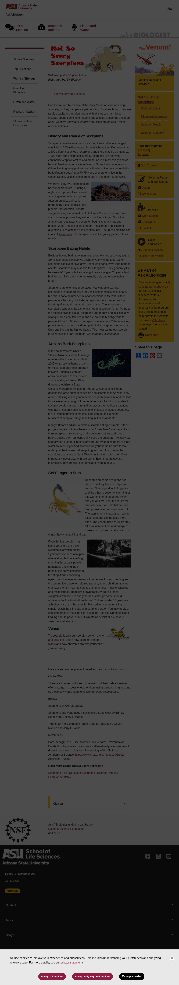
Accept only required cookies (92, 976)
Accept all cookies (52, 976)
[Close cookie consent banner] (171, 958)
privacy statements (72, 962)
